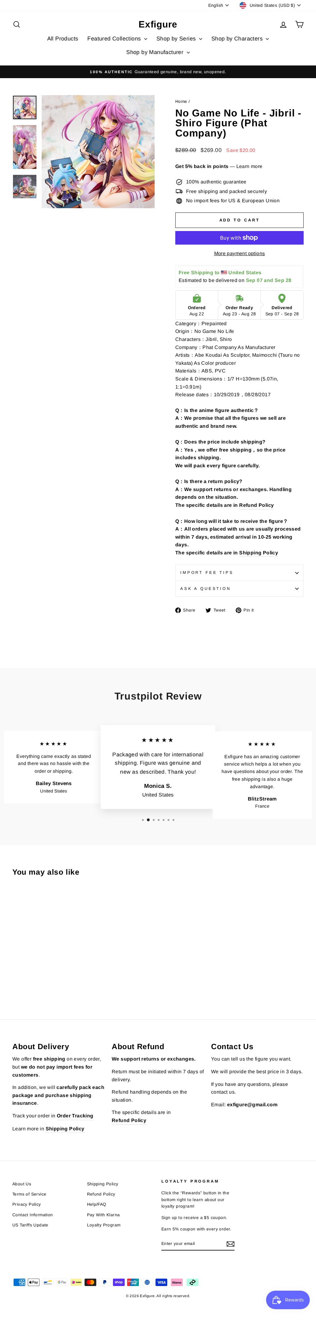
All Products (62, 39)
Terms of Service (29, 1194)
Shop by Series (177, 39)
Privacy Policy (26, 1204)
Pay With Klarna (103, 1215)
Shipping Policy (258, 552)
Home (181, 101)
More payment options (239, 253)
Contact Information (32, 1215)
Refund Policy (256, 505)
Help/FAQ (96, 1204)
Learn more (249, 166)
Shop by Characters (237, 39)
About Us (21, 1184)
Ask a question (205, 588)
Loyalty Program (104, 1225)
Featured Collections (114, 39)
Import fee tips (207, 572)
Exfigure (158, 24)
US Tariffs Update (30, 1225)
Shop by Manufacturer (155, 52)
